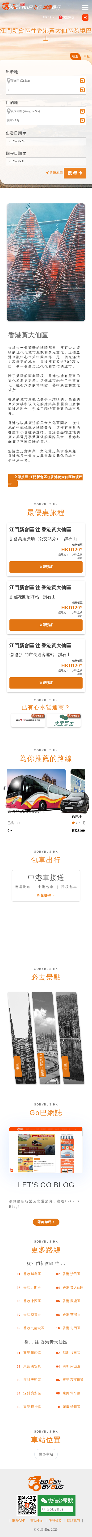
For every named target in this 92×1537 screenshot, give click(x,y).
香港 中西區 (32, 1301)
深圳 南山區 (71, 1366)
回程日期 (14, 153)
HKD (47, 17)
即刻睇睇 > (46, 895)
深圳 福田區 (71, 1353)
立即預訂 (46, 567)
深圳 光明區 (32, 1380)
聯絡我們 (73, 1520)
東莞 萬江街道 (73, 1380)
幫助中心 (37, 1520)
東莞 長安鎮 (32, 1366)
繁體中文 (69, 17)
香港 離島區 (32, 1274)
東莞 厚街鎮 (32, 1407)
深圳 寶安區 (32, 1393)
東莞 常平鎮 (71, 1393)
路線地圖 (56, 172)
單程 (87, 56)
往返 (75, 56)
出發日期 (14, 133)
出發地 (12, 72)
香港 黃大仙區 (73, 1287)
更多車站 (46, 1454)
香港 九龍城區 (33, 1328)
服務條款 (55, 1520)
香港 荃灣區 (71, 1314)
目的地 (12, 102)
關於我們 (18, 1520)
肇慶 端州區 (71, 1407)
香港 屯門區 (71, 1328)
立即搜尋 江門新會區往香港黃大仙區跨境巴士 (45, 480)
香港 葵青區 (32, 1314)
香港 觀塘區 (71, 1301)
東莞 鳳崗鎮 (32, 1353)
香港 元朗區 (32, 1287)
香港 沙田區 (71, 1274)
